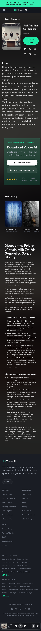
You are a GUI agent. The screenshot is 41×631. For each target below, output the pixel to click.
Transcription (7, 511)
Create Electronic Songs (29, 590)
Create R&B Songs (24, 586)
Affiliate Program (28, 519)
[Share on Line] (30, 54)
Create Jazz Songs (9, 593)
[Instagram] (20, 609)
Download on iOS (24, 162)
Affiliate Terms (7, 541)
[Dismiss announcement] (38, 3)
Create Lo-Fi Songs (25, 593)
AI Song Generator (9, 507)
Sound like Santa (25, 562)
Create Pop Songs (8, 583)
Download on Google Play (24, 170)
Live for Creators (28, 515)
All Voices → (6, 575)
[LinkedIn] (29, 609)
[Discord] (12, 609)
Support (5, 545)
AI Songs (25, 498)
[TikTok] (25, 609)
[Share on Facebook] (25, 49)
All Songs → (6, 596)
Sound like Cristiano (9, 569)
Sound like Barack (24, 569)
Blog (24, 503)
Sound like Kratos (8, 565)
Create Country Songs (10, 590)
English (6, 482)
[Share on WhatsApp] (30, 49)
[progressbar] (21, 629)
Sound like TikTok (23, 572)
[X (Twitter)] (16, 609)
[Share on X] (35, 49)
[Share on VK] (25, 54)
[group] (21, 629)
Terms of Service (8, 533)
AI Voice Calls (7, 519)
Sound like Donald (8, 559)
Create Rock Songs (9, 586)
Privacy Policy (7, 529)
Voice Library (27, 494)
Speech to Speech (8, 498)
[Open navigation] (3, 9)
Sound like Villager (8, 572)
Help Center (26, 511)
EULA (4, 537)
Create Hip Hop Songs (25, 583)
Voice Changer (7, 515)
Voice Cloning (7, 503)
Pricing (24, 507)
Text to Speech (7, 494)
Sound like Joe (22, 565)
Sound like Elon (22, 559)
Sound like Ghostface (10, 562)
